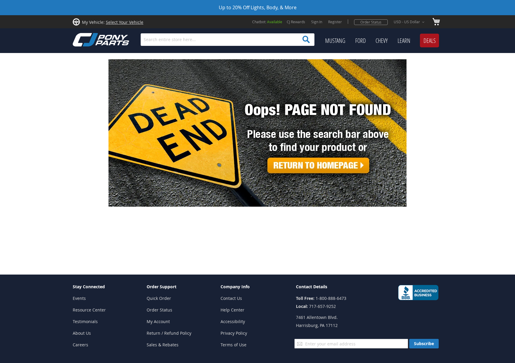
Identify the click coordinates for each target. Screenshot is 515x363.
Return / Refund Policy (169, 333)
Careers (80, 345)
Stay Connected (89, 286)
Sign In (316, 21)
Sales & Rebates (163, 345)
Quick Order (159, 298)
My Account (158, 321)
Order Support (161, 286)
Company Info (235, 286)
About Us (82, 333)
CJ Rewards (296, 21)
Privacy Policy (234, 333)
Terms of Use (233, 345)
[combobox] (227, 39)
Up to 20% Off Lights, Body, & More (258, 7)
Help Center (232, 310)
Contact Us (231, 298)
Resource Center (89, 310)
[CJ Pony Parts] (88, 39)
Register (335, 21)
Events (79, 298)
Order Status (370, 22)
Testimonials (85, 321)
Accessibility (233, 321)
